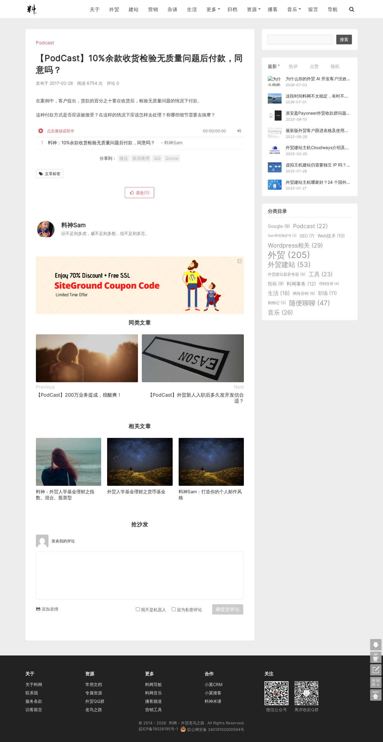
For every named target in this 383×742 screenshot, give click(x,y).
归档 (232, 9)
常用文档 (93, 684)
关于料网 (33, 684)
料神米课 (213, 701)
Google (279, 226)
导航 (333, 9)
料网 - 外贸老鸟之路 (34, 9)
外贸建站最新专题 (287, 274)
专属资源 (93, 692)
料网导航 (153, 684)
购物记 (277, 303)
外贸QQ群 (94, 701)
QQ (157, 158)
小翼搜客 (213, 692)
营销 (153, 9)
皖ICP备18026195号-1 (158, 728)
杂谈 (172, 9)
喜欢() (142, 192)
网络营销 (304, 293)
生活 (192, 9)
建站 (134, 9)
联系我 (31, 692)
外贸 (114, 9)
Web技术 (331, 236)
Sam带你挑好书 (282, 236)
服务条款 (33, 701)
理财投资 (329, 284)
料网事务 (301, 284)
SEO (307, 235)
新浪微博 (141, 158)
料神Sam (73, 225)
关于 (95, 9)
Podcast (45, 42)
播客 (273, 9)
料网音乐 (153, 692)
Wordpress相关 (295, 245)
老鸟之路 (93, 709)
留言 (313, 9)
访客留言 (33, 709)
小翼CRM (213, 684)
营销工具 (153, 709)
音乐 (280, 312)
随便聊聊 (309, 303)
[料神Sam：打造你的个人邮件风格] (211, 462)
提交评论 (230, 609)
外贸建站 (289, 264)
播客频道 (153, 701)
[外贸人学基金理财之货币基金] (139, 462)
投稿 (276, 283)
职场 (327, 293)
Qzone (171, 158)
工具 (320, 274)
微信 (123, 158)
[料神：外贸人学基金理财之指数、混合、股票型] (68, 462)
